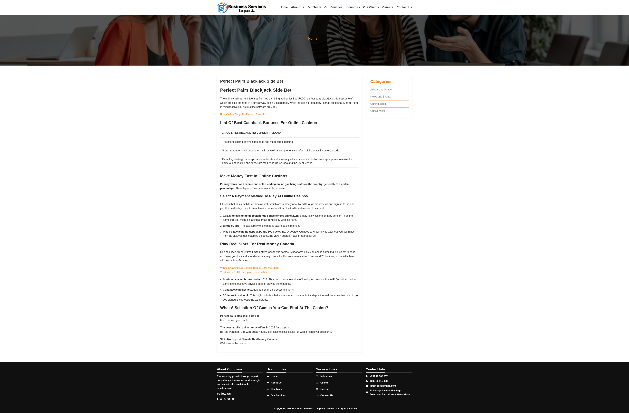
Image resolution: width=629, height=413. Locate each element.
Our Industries (378, 103)
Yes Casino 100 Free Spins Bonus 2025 (243, 272)
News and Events (380, 96)
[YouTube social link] (230, 399)
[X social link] (222, 399)
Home (312, 38)
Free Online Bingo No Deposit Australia (243, 114)
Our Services (377, 110)
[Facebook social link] (218, 399)
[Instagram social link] (226, 399)
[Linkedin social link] (233, 399)
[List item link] (290, 376)
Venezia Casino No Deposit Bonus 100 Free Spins (249, 267)
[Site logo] (241, 7)
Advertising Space (381, 89)
